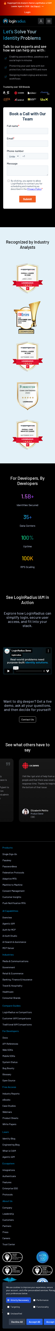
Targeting (15, 1306)
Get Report (35, 6)
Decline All (17, 1321)
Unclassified (16, 1313)
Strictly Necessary (20, 1300)
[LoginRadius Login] (41, 21)
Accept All (34, 1321)
